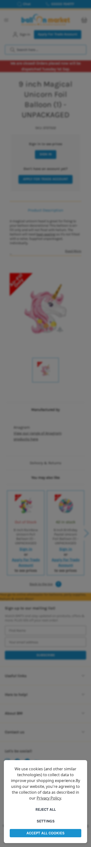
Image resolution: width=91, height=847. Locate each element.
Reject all (45, 809)
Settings (46, 821)
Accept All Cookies (45, 833)
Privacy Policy (49, 798)
